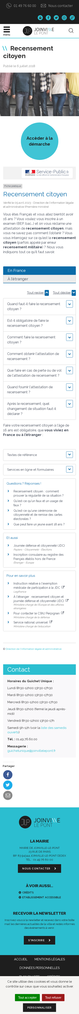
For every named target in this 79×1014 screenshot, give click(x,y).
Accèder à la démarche (40, 141)
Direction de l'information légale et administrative (34, 648)
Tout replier (36, 293)
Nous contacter (60, 5)
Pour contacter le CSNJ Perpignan (36, 613)
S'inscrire (37, 940)
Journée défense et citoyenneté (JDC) (39, 545)
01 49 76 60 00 (24, 5)
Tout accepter (27, 997)
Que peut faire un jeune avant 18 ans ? (39, 524)
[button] (39, 306)
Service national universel (31, 622)
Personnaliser (39, 1007)
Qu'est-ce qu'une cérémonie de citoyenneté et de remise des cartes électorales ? (37, 515)
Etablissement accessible (41, 897)
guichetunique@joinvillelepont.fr (31, 751)
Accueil (20, 959)
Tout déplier (62, 293)
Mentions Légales (50, 959)
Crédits (28, 892)
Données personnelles (40, 968)
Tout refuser (53, 997)
